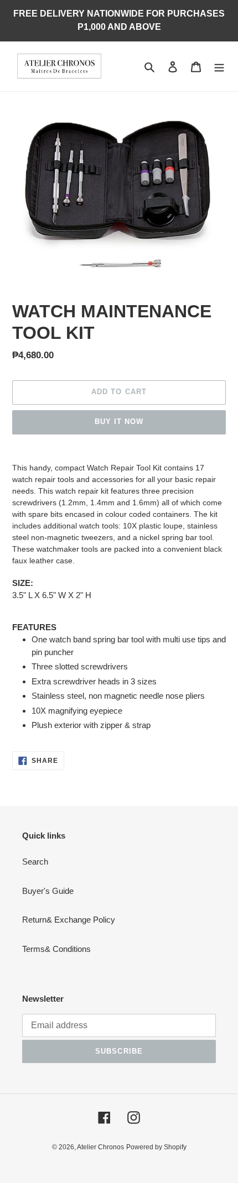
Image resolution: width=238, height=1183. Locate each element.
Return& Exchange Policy (68, 919)
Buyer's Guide (48, 891)
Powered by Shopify (156, 1147)
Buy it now (119, 421)
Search (35, 861)
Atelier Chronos (100, 1147)
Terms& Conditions (56, 949)
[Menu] (219, 66)
